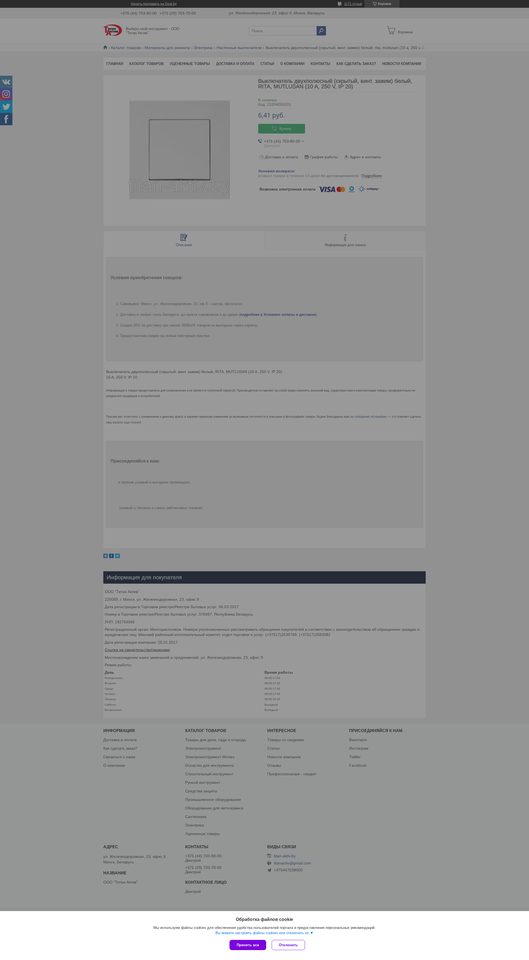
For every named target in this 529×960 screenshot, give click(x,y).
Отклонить (288, 945)
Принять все (248, 945)
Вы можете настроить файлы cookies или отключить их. (262, 933)
